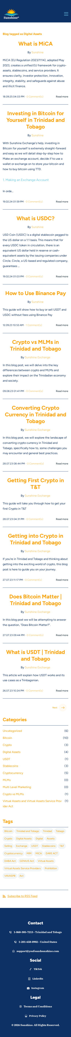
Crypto (7, 745)
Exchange (21, 846)
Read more (62, 96)
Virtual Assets (46, 861)
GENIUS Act (27, 861)
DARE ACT (52, 853)
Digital (39, 838)
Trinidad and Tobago (27, 831)
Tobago (60, 831)
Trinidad (47, 831)
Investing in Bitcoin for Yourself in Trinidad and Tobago (35, 120)
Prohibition (51, 868)
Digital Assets (11, 752)
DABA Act (10, 861)
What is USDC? (35, 218)
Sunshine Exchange (37, 357)
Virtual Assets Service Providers (22, 868)
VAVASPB (9, 875)
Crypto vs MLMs (13, 794)
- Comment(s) (34, 96)
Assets (51, 838)
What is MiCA (35, 43)
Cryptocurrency (13, 773)
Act (21, 875)
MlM (29, 853)
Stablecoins (10, 766)
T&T (62, 846)
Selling (8, 846)
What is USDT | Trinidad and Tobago (35, 655)
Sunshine (37, 52)
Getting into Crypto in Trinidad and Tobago (35, 539)
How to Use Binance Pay (35, 293)
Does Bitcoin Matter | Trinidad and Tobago (35, 600)
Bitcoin (7, 738)
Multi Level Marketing (17, 787)
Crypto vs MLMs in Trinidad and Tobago (35, 345)
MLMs (7, 780)
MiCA (39, 853)
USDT (6, 759)
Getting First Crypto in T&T (35, 483)
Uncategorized (12, 731)
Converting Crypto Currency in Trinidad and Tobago (35, 414)
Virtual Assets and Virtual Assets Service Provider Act (32, 803)
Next (54, 707)
